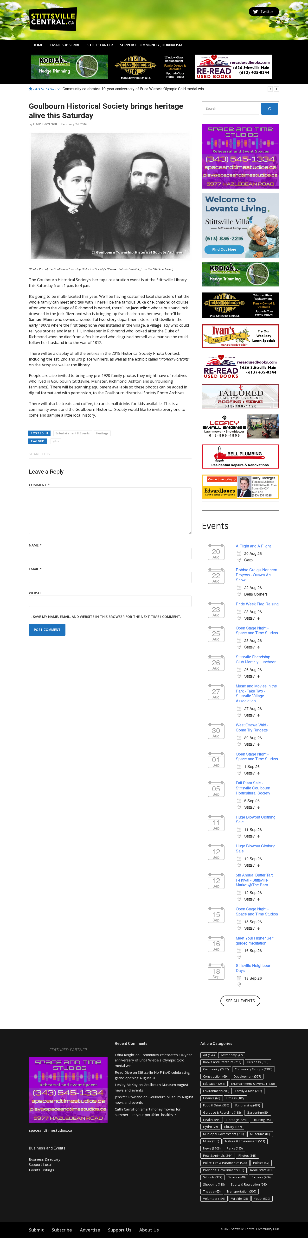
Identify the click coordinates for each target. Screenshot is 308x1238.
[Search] (269, 109)
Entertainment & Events (73, 433)
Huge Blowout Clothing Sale (256, 819)
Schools (212, 1177)
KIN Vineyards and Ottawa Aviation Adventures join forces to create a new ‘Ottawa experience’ (141, 89)
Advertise (90, 1230)
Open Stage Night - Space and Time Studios (257, 630)
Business (257, 1062)
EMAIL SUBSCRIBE (65, 44)
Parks (235, 1148)
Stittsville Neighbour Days (253, 968)
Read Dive (123, 1072)
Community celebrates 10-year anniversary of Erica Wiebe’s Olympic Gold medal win (153, 1060)
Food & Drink (216, 1105)
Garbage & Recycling (222, 1112)
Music (211, 1141)
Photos (247, 1155)
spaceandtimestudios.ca (50, 1130)
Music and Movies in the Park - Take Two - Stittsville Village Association (256, 693)
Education (214, 1083)
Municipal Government (223, 1134)
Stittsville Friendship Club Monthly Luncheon (256, 659)
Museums (260, 1134)
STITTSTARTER (100, 44)
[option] (171, 89)
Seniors (261, 1177)
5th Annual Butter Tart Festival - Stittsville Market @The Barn (254, 880)
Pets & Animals (217, 1155)
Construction (215, 1076)
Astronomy (232, 1055)
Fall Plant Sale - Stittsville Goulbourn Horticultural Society (253, 788)
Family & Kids (248, 1091)
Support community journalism (151, 44)
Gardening (257, 1112)
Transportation (241, 1191)
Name (35, 545)
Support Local (40, 1164)
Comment (39, 485)
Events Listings (41, 1170)
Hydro (210, 1126)
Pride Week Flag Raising (257, 604)
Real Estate (261, 1170)
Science (236, 1177)
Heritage (102, 433)
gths (56, 441)
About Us (149, 1230)
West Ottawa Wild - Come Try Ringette (252, 727)
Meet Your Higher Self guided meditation (254, 940)
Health (211, 1119)
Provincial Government (223, 1170)
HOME (37, 44)
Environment (216, 1091)
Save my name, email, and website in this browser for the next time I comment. (107, 616)
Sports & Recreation (249, 1184)
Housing (261, 1119)
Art (209, 1055)
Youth (262, 1198)
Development (247, 1076)
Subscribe (62, 1230)
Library (233, 1126)
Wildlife (239, 1198)
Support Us (119, 1230)
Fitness (235, 1098)
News (211, 1148)
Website (36, 592)
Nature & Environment (245, 1141)
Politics (261, 1163)
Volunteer (214, 1198)
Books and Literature (222, 1062)
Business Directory (44, 1159)
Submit (36, 1230)
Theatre (211, 1191)
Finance (211, 1098)
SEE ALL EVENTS (240, 1000)
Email (35, 569)
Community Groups (253, 1069)
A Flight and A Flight (253, 546)
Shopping (214, 1184)
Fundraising (247, 1105)
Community (216, 1069)
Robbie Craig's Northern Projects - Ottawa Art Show (256, 575)
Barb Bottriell (45, 123)
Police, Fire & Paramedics (225, 1163)
